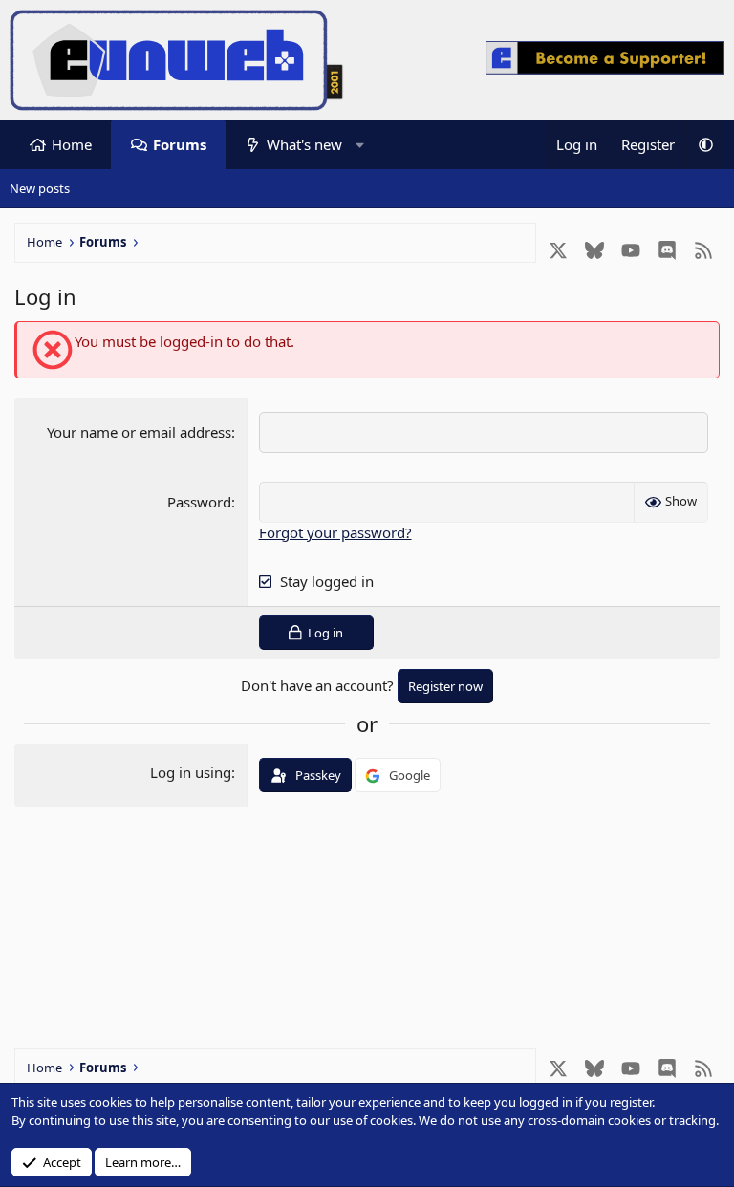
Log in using (190, 772)
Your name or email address (139, 432)
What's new (304, 144)
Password (199, 501)
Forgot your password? (335, 532)
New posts (40, 188)
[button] (360, 144)
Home (72, 144)
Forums (179, 144)
